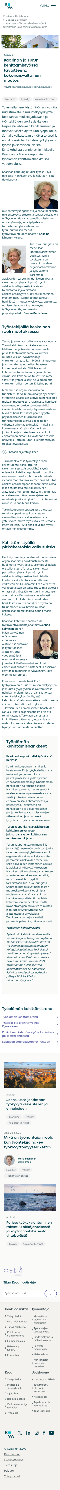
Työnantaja (41, 1309)
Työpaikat (12, 1412)
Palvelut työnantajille (41, 1347)
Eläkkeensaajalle (16, 1341)
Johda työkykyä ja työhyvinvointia (43, 1338)
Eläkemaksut (41, 1354)
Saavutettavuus (14, 1459)
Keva (8, 1372)
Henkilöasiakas (16, 1309)
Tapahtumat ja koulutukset (42, 1403)
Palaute (9, 1470)
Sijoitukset (13, 1393)
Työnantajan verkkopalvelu (41, 1330)
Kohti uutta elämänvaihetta (15, 1334)
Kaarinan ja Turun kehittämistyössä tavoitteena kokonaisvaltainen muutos (25, 25)
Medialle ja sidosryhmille (14, 1386)
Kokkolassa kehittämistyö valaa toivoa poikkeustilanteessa (28, 1034)
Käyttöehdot (12, 1454)
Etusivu (7, 16)
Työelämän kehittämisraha (20, 1017)
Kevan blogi (40, 1396)
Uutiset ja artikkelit (16, 19)
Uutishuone (21, 16)
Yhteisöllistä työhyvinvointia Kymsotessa (21, 1025)
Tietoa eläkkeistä (16, 1326)
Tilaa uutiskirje (42, 1410)
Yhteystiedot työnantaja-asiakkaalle (41, 1319)
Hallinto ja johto (16, 1398)
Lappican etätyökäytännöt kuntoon (26, 1042)
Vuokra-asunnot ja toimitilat (17, 1406)
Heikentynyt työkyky (13, 1348)
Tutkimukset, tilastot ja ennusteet (41, 1388)
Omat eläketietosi (17, 1321)
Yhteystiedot (14, 1316)
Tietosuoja (10, 1465)
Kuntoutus (13, 1355)
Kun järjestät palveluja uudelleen (41, 1363)
